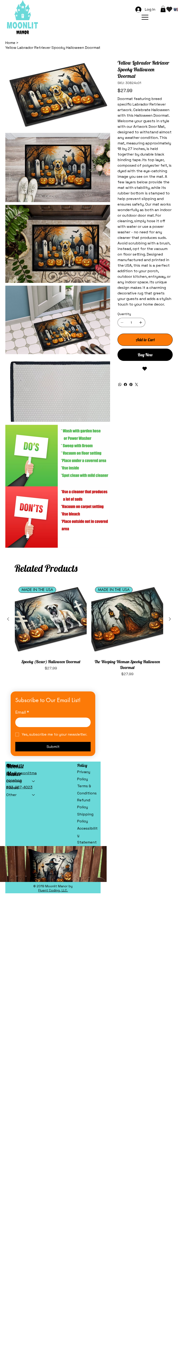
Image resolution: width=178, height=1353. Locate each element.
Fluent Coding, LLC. (53, 890)
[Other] (33, 794)
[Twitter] (136, 384)
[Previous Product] (8, 619)
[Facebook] (125, 384)
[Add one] (140, 322)
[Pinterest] (131, 384)
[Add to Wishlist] (145, 369)
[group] (89, 630)
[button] (163, 9)
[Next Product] (170, 619)
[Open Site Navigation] (145, 17)
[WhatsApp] (120, 384)
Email (22, 712)
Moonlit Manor (15, 769)
